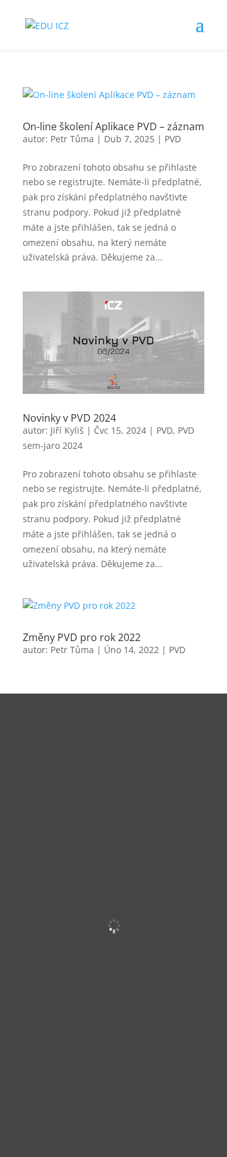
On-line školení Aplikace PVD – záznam (113, 126)
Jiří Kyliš (67, 430)
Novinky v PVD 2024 (69, 418)
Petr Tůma (72, 139)
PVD (173, 139)
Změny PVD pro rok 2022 (82, 637)
